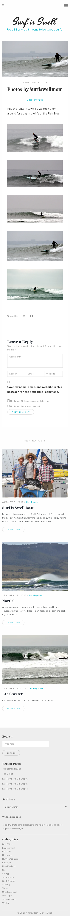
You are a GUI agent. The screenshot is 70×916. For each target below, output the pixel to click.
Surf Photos (8, 877)
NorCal (8, 600)
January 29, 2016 (14, 595)
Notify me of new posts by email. (25, 406)
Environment (8, 848)
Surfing (6, 884)
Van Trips (7, 895)
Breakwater (12, 693)
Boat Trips (7, 844)
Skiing (5, 873)
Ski (4, 870)
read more (13, 530)
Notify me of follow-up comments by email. (30, 401)
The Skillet (7, 773)
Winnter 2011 (9, 899)
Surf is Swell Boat (17, 507)
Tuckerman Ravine (11, 768)
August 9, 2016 (13, 502)
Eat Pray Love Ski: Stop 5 (15, 783)
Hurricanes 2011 (10, 859)
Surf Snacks (8, 881)
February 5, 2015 (35, 82)
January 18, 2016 (14, 688)
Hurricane (7, 855)
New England (8, 866)
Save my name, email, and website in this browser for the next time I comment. (34, 389)
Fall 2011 (6, 851)
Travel (5, 888)
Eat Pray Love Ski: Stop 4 (15, 788)
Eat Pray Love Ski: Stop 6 (15, 778)
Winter (5, 903)
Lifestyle (6, 862)
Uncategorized (35, 99)
